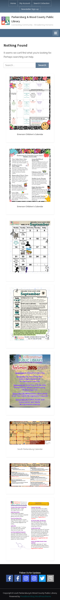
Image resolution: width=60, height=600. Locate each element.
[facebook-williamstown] (17, 578)
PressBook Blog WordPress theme (35, 596)
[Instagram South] (34, 578)
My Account (25, 3)
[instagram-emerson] (25, 578)
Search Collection (42, 3)
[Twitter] (42, 578)
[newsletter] (50, 578)
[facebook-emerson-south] (9, 578)
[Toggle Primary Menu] (55, 33)
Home (13, 3)
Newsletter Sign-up (30, 9)
